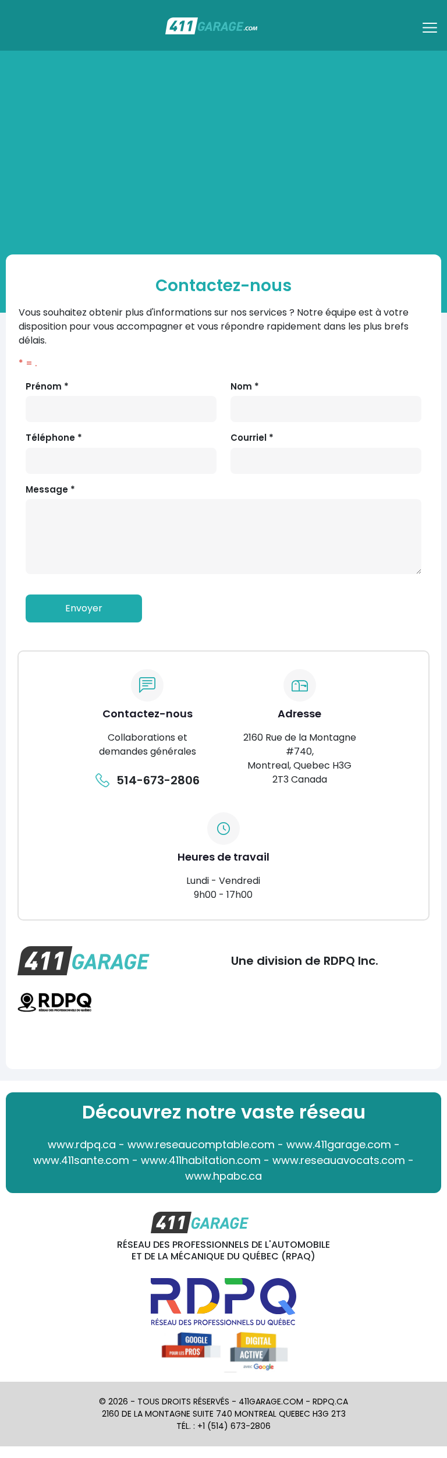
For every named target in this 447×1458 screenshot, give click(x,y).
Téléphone (54, 437)
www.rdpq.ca (82, 1144)
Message (50, 489)
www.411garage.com (338, 1144)
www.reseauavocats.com (338, 1160)
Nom (244, 386)
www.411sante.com (81, 1160)
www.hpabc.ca (223, 1176)
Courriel (252, 437)
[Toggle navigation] (431, 31)
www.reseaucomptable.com (201, 1144)
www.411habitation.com (201, 1160)
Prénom (47, 386)
